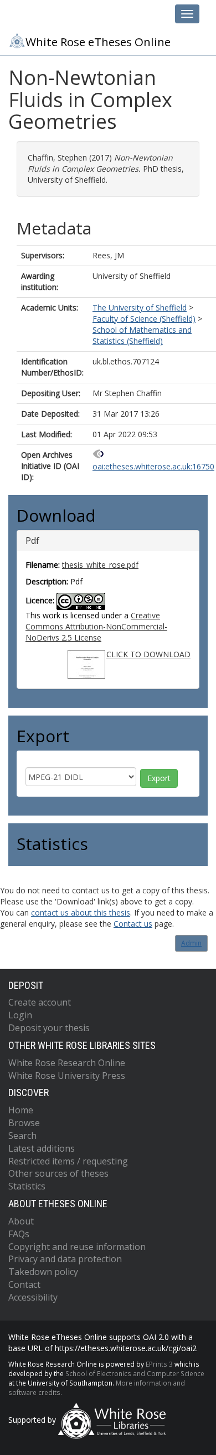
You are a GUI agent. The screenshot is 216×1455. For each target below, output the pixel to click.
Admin (191, 943)
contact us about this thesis (80, 912)
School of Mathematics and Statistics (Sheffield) (142, 335)
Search (22, 1135)
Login (20, 1015)
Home (20, 1110)
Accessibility (33, 1297)
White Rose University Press (66, 1075)
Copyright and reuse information (77, 1247)
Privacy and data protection (65, 1259)
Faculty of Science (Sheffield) (144, 318)
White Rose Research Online (66, 1063)
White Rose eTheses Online (98, 41)
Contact (24, 1284)
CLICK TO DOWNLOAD (148, 654)
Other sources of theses (58, 1173)
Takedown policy (43, 1272)
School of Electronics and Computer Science (134, 1373)
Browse (24, 1123)
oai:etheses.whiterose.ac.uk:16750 (153, 466)
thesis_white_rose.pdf (100, 564)
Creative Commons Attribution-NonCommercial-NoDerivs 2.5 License (96, 626)
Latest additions (41, 1148)
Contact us (133, 923)
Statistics (26, 1186)
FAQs (18, 1234)
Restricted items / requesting (68, 1161)
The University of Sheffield (139, 307)
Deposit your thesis (49, 1028)
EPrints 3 (159, 1363)
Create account (39, 1002)
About (21, 1221)
